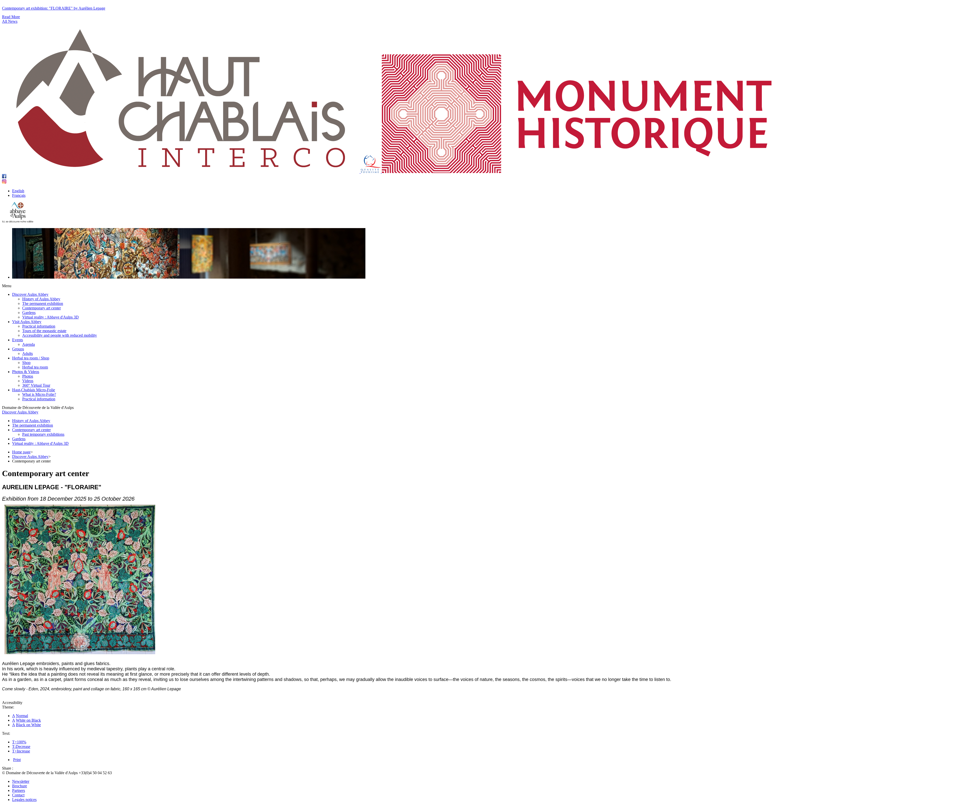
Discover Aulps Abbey (20, 412)
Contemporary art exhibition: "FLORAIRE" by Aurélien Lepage (53, 8)
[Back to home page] (18, 221)
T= (14, 742)
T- (14, 746)
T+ (14, 751)
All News (9, 21)
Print (17, 760)
